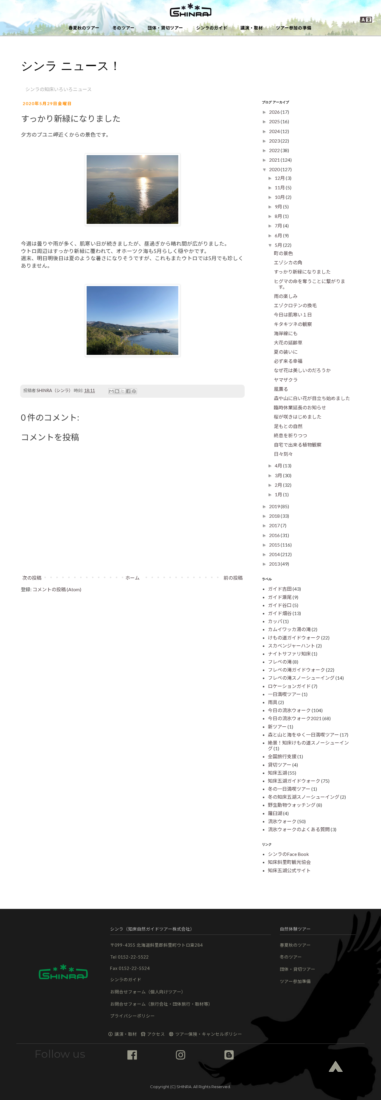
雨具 (272, 702)
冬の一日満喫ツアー (289, 789)
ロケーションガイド (289, 686)
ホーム (132, 578)
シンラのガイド (211, 27)
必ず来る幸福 (288, 361)
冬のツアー (124, 27)
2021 (275, 160)
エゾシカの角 (288, 262)
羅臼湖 (275, 813)
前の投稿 (233, 578)
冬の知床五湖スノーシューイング (303, 797)
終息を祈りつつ (290, 435)
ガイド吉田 (280, 589)
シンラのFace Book (288, 854)
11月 (280, 187)
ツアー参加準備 (295, 981)
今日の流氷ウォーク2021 (294, 718)
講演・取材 (252, 27)
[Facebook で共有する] (128, 391)
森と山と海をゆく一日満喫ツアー (303, 734)
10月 (280, 197)
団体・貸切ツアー (165, 27)
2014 (275, 554)
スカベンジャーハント (291, 645)
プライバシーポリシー (132, 1015)
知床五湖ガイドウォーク (294, 781)
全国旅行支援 (282, 756)
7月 (279, 225)
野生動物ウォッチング (292, 805)
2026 (275, 112)
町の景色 (283, 253)
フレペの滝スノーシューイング (301, 678)
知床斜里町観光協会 (289, 862)
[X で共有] (123, 391)
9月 (279, 206)
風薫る (281, 389)
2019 (275, 506)
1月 (279, 494)
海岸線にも (286, 333)
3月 (279, 475)
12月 (280, 178)
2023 (275, 140)
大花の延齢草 (288, 342)
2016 (275, 535)
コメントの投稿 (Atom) (56, 589)
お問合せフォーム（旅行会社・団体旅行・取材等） (161, 1004)
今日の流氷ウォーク (289, 710)
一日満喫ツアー (284, 694)
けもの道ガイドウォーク (294, 637)
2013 (275, 564)
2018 (275, 516)
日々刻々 (283, 454)
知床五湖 (277, 773)
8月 (279, 216)
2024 (275, 131)
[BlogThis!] (117, 391)
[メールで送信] (111, 391)
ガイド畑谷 (280, 613)
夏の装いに (286, 352)
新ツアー (277, 726)
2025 (275, 121)
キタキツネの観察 (293, 324)
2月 (279, 485)
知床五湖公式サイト (289, 870)
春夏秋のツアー (83, 27)
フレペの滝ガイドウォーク (296, 670)
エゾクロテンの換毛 (295, 305)
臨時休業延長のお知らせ (300, 407)
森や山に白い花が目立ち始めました (312, 398)
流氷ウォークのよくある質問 (299, 829)
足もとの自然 (288, 426)
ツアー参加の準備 (293, 27)
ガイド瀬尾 (280, 597)
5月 (279, 245)
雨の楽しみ (286, 296)
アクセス (155, 1034)
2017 (275, 525)
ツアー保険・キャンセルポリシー (208, 1034)
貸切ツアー (279, 764)
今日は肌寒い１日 (293, 314)
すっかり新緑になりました (302, 271)
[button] (190, 10)
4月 (279, 465)
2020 (275, 169)
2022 (275, 150)
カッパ (275, 621)
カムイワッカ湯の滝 (289, 629)
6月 (279, 235)
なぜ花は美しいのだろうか (302, 370)
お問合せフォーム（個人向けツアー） (148, 991)
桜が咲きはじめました (297, 416)
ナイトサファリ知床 (289, 653)
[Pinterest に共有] (134, 391)
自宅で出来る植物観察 (297, 444)
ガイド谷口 (280, 605)
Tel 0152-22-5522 (129, 956)
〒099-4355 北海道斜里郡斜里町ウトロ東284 (156, 945)
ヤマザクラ (286, 380)
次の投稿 (31, 578)
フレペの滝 (280, 661)
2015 (275, 544)
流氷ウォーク (282, 821)
